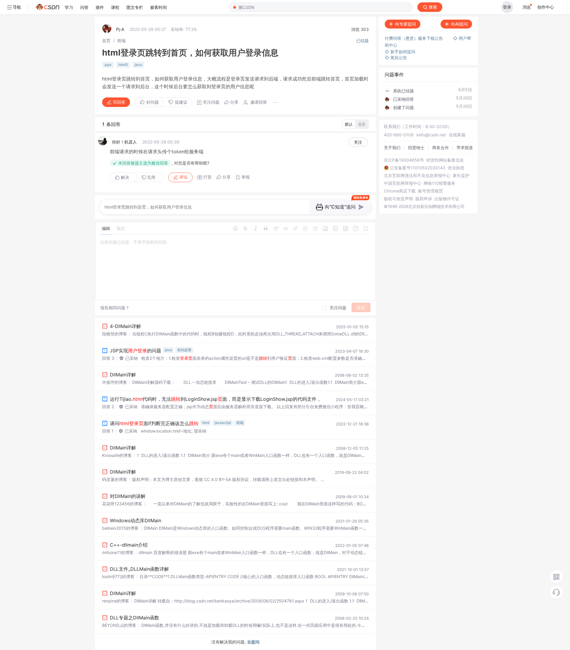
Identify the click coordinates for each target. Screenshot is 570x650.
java (138, 64)
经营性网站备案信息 (445, 160)
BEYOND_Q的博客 (119, 625)
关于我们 (392, 147)
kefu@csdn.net (431, 134)
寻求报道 (464, 147)
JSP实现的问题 (135, 351)
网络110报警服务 (439, 183)
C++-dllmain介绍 (129, 545)
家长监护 (461, 175)
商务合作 (440, 147)
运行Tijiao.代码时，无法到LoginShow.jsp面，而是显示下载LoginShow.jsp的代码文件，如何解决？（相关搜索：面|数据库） (261, 399)
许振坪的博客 (114, 382)
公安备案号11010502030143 (417, 167)
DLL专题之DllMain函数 (134, 618)
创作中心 (545, 7)
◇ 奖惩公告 (396, 57)
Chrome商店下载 (400, 191)
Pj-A (120, 29)
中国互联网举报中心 (402, 183)
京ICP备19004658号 (404, 160)
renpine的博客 (115, 600)
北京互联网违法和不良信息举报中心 (417, 175)
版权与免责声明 (398, 198)
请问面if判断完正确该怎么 (154, 423)
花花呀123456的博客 (122, 503)
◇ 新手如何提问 (400, 51)
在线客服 (457, 134)
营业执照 (456, 167)
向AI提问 (459, 23)
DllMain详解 (123, 375)
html (205, 422)
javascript (223, 422)
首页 (106, 40)
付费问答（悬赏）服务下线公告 (414, 38)
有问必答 (184, 350)
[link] (106, 40)
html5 (123, 64)
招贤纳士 (416, 147)
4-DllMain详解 (125, 326)
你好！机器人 (124, 141)
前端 (121, 40)
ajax (107, 64)
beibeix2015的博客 (120, 528)
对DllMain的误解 (127, 496)
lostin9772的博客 (118, 576)
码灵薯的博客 (114, 479)
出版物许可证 (446, 198)
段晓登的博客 (114, 333)
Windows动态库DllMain (135, 520)
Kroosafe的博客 (117, 455)
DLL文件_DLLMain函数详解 (139, 569)
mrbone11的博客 (118, 552)
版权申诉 (423, 198)
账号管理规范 (430, 191)
